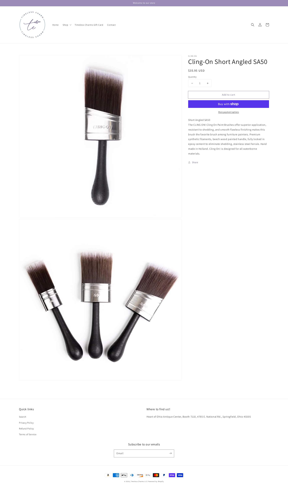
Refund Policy (26, 428)
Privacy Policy (26, 422)
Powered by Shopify (156, 481)
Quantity (192, 76)
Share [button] (195, 162)
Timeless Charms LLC (139, 481)
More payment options (228, 112)
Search (22, 416)
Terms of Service (27, 434)
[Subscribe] (170, 453)
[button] (67, 24)
